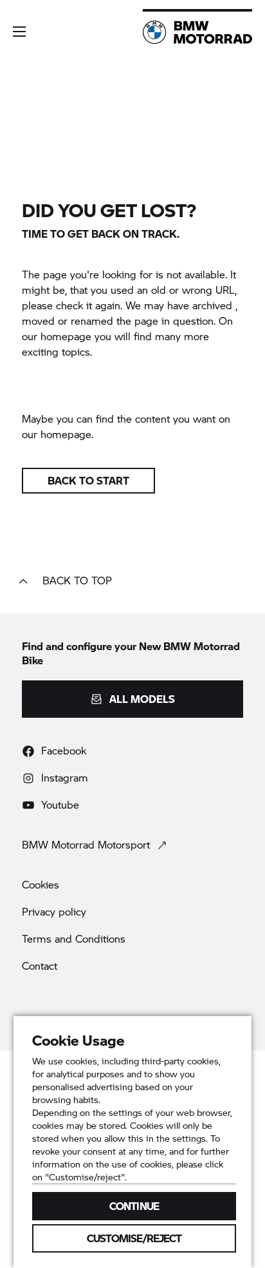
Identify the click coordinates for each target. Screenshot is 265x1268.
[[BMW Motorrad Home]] (197, 32)
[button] (19, 32)
